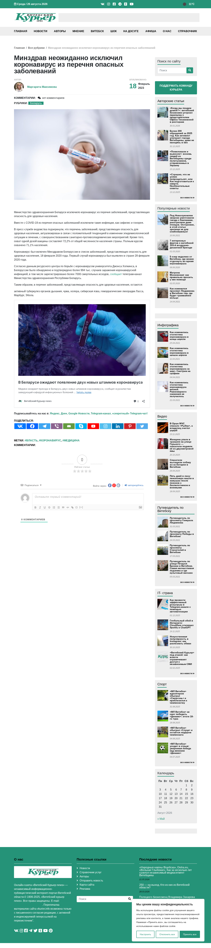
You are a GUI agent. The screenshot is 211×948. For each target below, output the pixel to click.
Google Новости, (79, 413)
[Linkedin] (117, 426)
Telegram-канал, (101, 413)
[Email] (69, 426)
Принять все (189, 934)
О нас (167, 31)
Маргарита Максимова (42, 86)
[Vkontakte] (20, 426)
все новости (186, 197)
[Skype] (81, 426)
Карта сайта (87, 884)
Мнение (78, 31)
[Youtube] (93, 426)
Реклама (85, 888)
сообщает (116, 274)
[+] (81, 507)
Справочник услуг (91, 872)
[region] (168, 920)
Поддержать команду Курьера (176, 87)
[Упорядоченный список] (54, 507)
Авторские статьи (170, 101)
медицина (72, 440)
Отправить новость (91, 880)
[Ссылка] (72, 507)
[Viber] (56, 426)
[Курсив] (40, 507)
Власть (32, 440)
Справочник (187, 31)
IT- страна (165, 593)
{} (76, 507)
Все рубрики (36, 47)
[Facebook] (32, 426)
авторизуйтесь (135, 485)
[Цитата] (63, 507)
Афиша (150, 31)
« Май (161, 818)
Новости (40, 31)
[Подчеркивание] (44, 507)
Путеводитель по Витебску (170, 509)
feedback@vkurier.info (28, 904)
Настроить (145, 934)
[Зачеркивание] (49, 507)
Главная (20, 31)
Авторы (60, 31)
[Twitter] (142, 426)
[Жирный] (35, 507)
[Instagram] (105, 426)
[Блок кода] (67, 507)
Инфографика (168, 325)
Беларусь (36, 103)
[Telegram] (44, 426)
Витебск (97, 31)
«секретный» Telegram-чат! (130, 413)
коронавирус (50, 440)
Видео (162, 416)
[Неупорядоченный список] (58, 507)
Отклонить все (167, 934)
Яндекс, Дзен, (59, 413)
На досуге (131, 31)
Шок (113, 31)
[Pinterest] (130, 426)
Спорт (162, 684)
